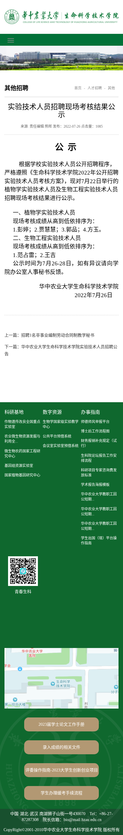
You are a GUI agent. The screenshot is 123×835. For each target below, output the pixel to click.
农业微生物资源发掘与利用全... (22, 438)
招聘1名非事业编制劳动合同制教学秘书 (49, 335)
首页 (78, 88)
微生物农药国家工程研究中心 (22, 453)
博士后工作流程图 (95, 431)
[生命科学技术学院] (61, 16)
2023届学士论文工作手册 (61, 724)
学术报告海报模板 (95, 485)
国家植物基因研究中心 (22, 475)
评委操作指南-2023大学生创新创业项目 (61, 770)
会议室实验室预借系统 (61, 446)
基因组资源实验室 (18, 466)
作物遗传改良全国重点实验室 (22, 424)
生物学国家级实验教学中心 (61, 424)
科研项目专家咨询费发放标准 (99, 472)
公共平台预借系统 (57, 436)
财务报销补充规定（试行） (99, 443)
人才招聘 (94, 88)
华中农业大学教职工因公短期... (99, 496)
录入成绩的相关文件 (61, 747)
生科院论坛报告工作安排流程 (99, 458)
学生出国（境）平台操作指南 (99, 540)
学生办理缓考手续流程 (61, 793)
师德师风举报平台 (95, 422)
